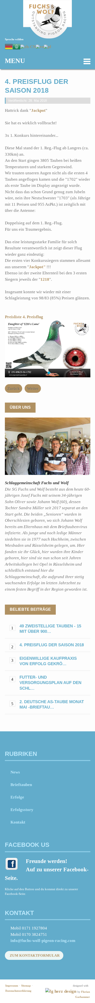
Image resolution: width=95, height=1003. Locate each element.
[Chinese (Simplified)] (28, 46)
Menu (15, 60)
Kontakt (17, 822)
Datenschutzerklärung (18, 990)
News (15, 772)
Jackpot (38, 110)
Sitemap (26, 985)
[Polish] (47, 46)
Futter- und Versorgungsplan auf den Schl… (50, 682)
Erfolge (17, 797)
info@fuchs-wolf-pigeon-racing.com (42, 940)
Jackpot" (38, 267)
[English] (40, 46)
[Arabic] (16, 46)
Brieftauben (21, 784)
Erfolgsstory (21, 809)
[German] (9, 46)
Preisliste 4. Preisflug (25, 317)
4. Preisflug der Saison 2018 (51, 645)
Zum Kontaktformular (35, 955)
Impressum (11, 985)
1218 (44, 279)
